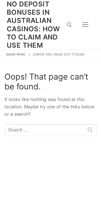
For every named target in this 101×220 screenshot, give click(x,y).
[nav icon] (85, 25)
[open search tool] (69, 24)
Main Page (16, 54)
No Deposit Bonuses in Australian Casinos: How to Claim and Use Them (33, 24)
